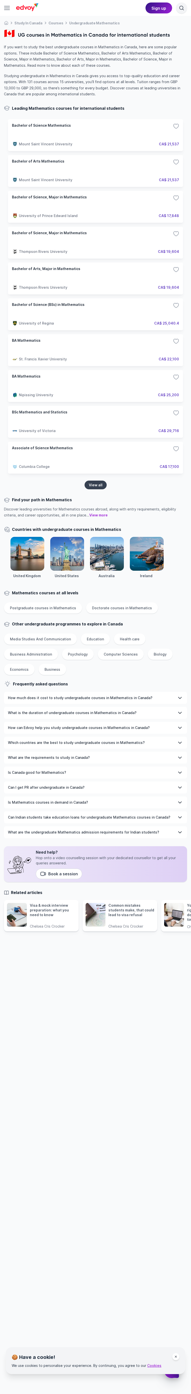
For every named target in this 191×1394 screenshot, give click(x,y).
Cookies (154, 1365)
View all (95, 485)
